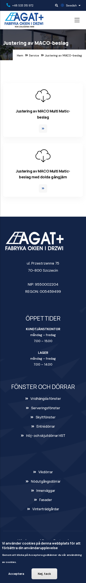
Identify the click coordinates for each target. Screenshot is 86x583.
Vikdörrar (45, 472)
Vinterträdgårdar (45, 509)
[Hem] (24, 20)
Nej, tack (44, 574)
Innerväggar (45, 490)
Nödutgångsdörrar (46, 481)
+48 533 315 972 (22, 5)
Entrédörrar (46, 426)
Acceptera (16, 574)
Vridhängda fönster (45, 398)
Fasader (45, 499)
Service (34, 55)
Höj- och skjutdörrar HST (45, 435)
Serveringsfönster (45, 408)
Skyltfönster (46, 417)
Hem (20, 55)
